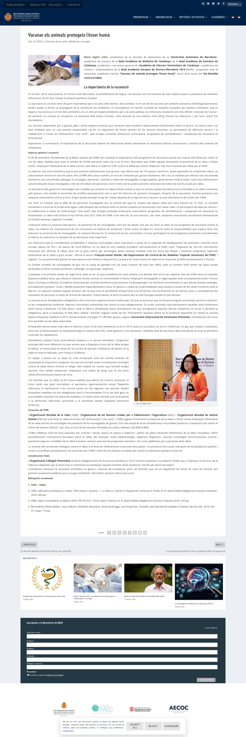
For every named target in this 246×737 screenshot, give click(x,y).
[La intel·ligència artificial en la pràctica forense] (199, 582)
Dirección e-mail (34, 632)
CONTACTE (73, 4)
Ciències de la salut (56, 41)
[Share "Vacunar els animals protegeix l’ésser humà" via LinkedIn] (134, 532)
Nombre (31, 641)
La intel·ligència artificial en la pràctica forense (194, 603)
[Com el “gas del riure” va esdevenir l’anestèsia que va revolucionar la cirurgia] (98, 578)
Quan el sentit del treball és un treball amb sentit (144, 596)
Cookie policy (68, 731)
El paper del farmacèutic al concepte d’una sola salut (44, 596)
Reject (153, 726)
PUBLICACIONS (15, 4)
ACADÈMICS (218, 17)
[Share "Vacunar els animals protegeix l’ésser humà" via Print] (145, 532)
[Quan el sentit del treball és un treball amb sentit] (148, 578)
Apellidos (30, 649)
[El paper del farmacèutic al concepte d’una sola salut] (47, 578)
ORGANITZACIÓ (164, 17)
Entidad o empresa (34, 663)
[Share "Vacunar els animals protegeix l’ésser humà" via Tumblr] (124, 532)
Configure (171, 726)
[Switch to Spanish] (233, 21)
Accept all (135, 726)
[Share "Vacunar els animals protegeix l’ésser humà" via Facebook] (109, 532)
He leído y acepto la (46, 675)
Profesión (30, 656)
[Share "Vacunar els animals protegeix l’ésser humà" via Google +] (119, 532)
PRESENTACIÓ (140, 17)
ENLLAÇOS (55, 4)
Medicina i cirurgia (79, 41)
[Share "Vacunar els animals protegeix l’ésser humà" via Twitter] (114, 532)
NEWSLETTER (38, 4)
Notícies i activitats (191, 17)
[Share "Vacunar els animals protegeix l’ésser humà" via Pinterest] (129, 532)
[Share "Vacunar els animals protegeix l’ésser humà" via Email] (139, 532)
